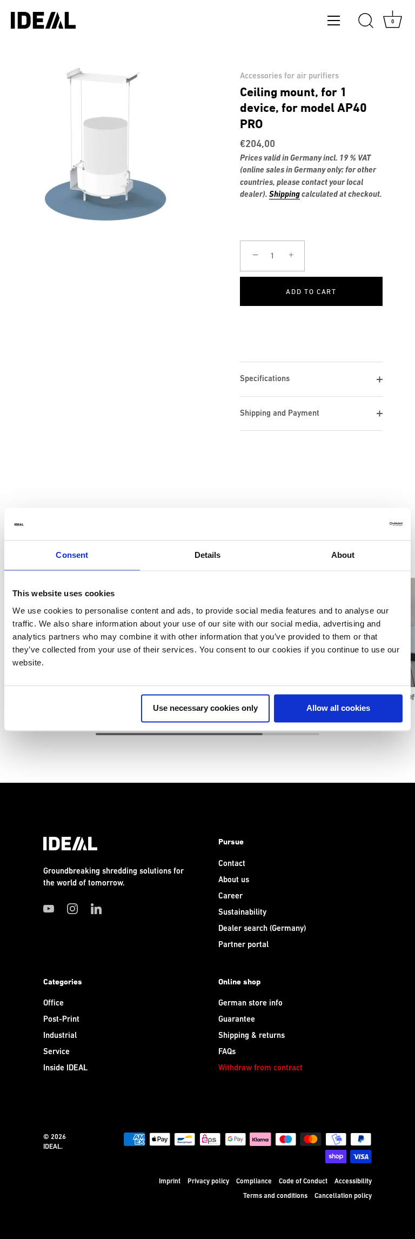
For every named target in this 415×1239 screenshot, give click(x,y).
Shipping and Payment (279, 413)
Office (53, 1003)
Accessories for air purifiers (289, 76)
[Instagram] (72, 908)
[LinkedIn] (96, 908)
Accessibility (353, 1181)
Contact (231, 863)
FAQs (227, 1052)
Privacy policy (208, 1181)
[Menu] (334, 22)
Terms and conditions (275, 1195)
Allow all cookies (338, 707)
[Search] (366, 21)
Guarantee (236, 1019)
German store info (250, 1003)
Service (56, 1052)
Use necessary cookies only (205, 707)
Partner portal (243, 945)
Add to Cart (311, 291)
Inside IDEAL (65, 1068)
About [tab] (343, 554)
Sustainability (242, 912)
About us (233, 880)
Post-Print (61, 1019)
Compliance (254, 1181)
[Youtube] (48, 908)
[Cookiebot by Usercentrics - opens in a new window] (355, 524)
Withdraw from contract (260, 1068)
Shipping (284, 195)
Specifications (265, 379)
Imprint (169, 1181)
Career (230, 896)
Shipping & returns (251, 1035)
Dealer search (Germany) (262, 928)
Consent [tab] (72, 554)
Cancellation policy (343, 1195)
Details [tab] (208, 554)
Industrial (60, 1035)
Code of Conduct (303, 1181)
